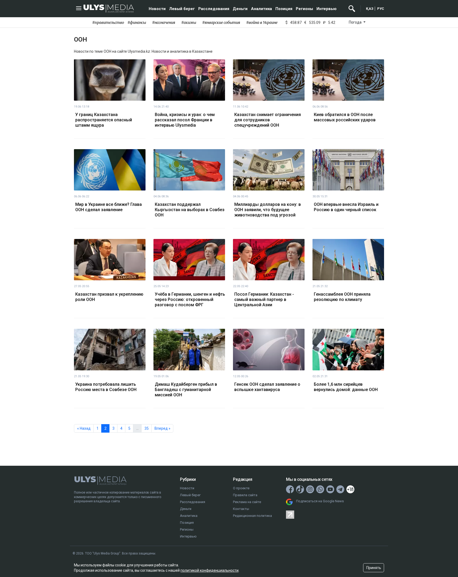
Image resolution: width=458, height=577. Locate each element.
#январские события (221, 22)
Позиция (283, 8)
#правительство (108, 22)
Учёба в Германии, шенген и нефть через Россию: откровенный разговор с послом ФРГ (190, 299)
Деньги (240, 8)
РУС (380, 9)
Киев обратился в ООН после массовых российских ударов (345, 117)
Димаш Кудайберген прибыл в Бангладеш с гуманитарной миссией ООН (186, 389)
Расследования (213, 8)
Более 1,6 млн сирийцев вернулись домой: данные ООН (346, 387)
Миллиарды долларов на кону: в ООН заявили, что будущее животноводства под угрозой (267, 210)
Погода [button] (355, 22)
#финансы (136, 22)
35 (146, 428)
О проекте (241, 488)
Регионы (304, 8)
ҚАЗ (369, 9)
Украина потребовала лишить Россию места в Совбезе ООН (105, 387)
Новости (157, 8)
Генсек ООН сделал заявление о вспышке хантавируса (267, 387)
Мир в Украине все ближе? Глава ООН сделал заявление (108, 207)
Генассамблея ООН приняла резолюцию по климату (342, 297)
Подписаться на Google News (320, 501)
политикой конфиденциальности (209, 570)
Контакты (241, 509)
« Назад (84, 428)
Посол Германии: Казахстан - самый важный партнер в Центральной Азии (264, 299)
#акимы (188, 22)
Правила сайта (245, 495)
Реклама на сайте (247, 502)
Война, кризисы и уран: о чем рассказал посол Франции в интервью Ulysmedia (185, 120)
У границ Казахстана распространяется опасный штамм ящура (103, 120)
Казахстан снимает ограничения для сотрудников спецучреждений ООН (267, 120)
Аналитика (261, 8)
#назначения (163, 22)
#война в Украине (262, 22)
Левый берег (182, 8)
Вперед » (162, 428)
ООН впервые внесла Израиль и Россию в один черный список (346, 207)
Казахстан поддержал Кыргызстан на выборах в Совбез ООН (189, 210)
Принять (373, 568)
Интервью (326, 8)
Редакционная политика (252, 516)
